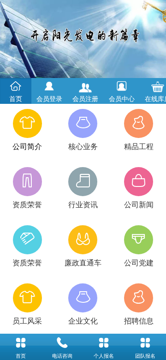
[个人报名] (104, 343)
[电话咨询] (62, 343)
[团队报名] (145, 343)
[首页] (21, 343)
